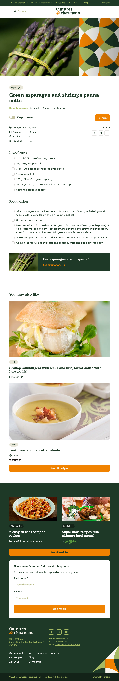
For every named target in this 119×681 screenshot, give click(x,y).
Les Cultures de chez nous (52, 108)
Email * (18, 591)
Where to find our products (44, 652)
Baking (17, 132)
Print (104, 117)
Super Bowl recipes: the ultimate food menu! (80, 533)
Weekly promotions (20, 3)
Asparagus (16, 87)
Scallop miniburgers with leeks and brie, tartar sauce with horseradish (55, 369)
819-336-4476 (60, 641)
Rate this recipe (18, 108)
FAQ (86, 3)
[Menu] (104, 11)
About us (14, 661)
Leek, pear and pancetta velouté (34, 450)
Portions (17, 136)
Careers (77, 3)
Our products (16, 652)
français (106, 3)
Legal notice (62, 677)
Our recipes (15, 657)
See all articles (59, 552)
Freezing (17, 140)
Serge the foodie (63, 3)
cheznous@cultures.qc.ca (67, 644)
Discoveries (16, 526)
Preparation (19, 127)
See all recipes (59, 468)
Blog (31, 657)
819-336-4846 (62, 638)
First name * (21, 578)
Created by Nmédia (101, 677)
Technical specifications (42, 3)
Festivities (68, 526)
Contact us (35, 661)
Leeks (13, 362)
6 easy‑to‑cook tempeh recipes (27, 533)
